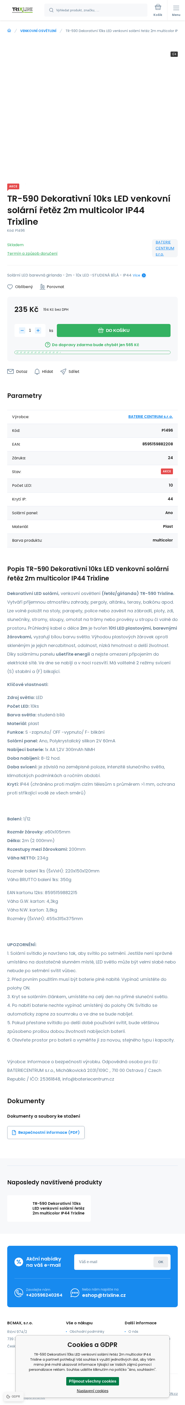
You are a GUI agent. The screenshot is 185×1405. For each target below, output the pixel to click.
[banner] (22, 10)
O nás (133, 1331)
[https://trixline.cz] (9, 31)
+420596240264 (44, 1295)
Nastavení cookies (92, 1391)
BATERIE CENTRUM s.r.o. (165, 248)
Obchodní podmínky (87, 1331)
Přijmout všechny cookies (92, 1381)
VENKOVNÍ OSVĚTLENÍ (38, 30)
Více (136, 275)
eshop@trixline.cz (104, 1295)
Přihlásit (160, 1262)
